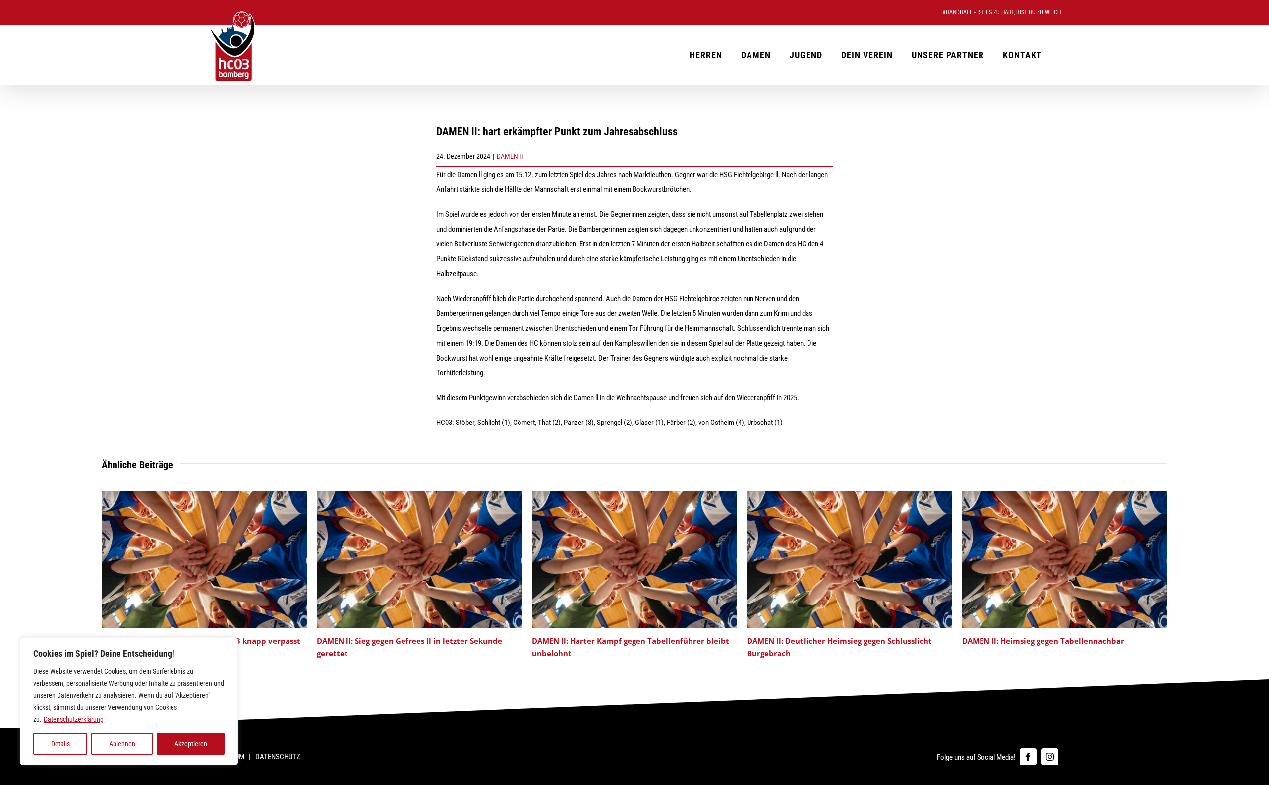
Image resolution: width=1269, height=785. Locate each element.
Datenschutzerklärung (74, 719)
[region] (129, 701)
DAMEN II (510, 156)
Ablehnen (122, 744)
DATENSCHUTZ (277, 756)
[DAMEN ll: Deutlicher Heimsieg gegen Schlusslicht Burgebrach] (849, 495)
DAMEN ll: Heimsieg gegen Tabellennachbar (1043, 641)
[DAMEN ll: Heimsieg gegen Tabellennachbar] (1064, 495)
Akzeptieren (190, 744)
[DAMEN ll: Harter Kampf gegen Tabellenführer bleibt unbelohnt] (634, 495)
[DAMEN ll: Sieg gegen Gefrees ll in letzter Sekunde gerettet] (419, 495)
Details (60, 744)
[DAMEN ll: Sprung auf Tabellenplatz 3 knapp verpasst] (204, 495)
